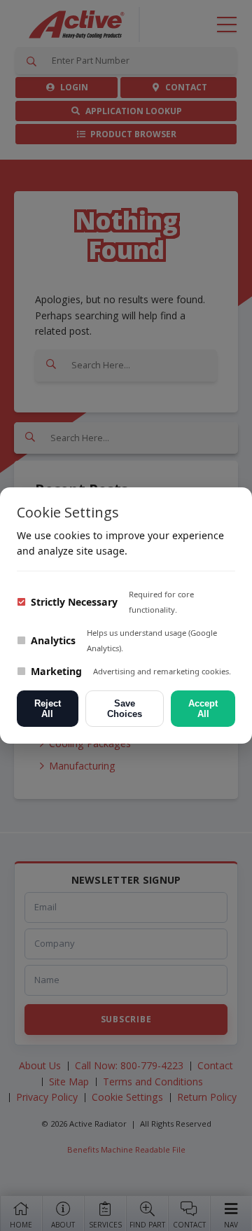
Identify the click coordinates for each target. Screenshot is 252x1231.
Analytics (52, 640)
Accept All (203, 708)
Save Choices (124, 708)
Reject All (47, 708)
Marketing (55, 671)
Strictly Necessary (73, 601)
